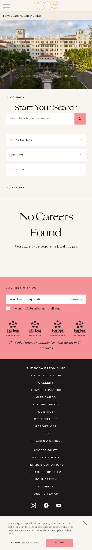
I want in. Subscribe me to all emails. (39, 308)
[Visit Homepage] (46, 6)
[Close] (6, 5)
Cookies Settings (26, 542)
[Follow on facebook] (46, 505)
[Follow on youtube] (59, 505)
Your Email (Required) (25, 299)
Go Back (17, 97)
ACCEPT (59, 542)
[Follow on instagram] (33, 505)
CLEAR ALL (16, 187)
